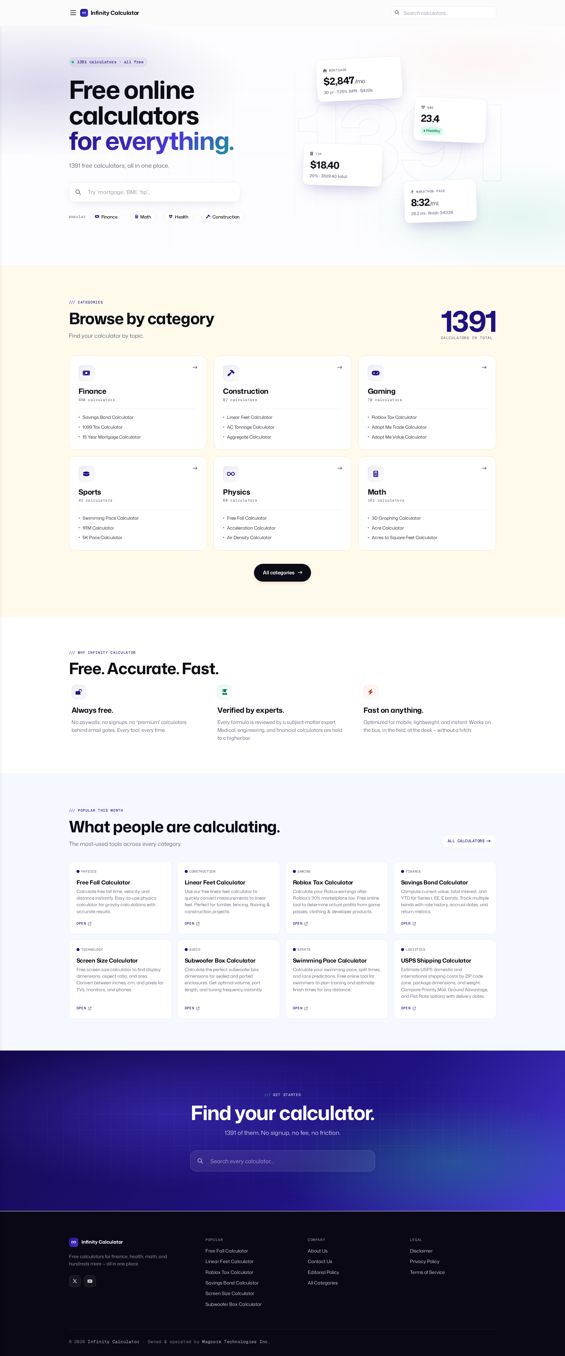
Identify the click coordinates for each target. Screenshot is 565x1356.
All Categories (323, 1283)
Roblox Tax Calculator (229, 1272)
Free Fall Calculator (226, 1251)
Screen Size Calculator (229, 1293)
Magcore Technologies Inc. (236, 1341)
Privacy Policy (424, 1261)
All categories (279, 572)
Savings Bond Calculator (232, 1283)
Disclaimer (421, 1251)
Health (182, 217)
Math (145, 217)
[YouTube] (90, 1281)
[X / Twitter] (75, 1281)
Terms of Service (427, 1272)
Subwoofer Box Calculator (233, 1304)
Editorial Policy (323, 1272)
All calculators (466, 841)
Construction (225, 217)
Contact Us (320, 1261)
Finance (109, 217)
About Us (318, 1251)
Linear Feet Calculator (229, 1261)
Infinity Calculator (102, 1242)
